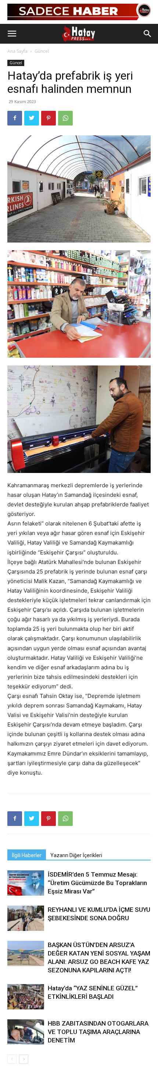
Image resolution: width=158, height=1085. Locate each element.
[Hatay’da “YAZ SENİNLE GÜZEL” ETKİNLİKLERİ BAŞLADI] (25, 996)
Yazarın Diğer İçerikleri (76, 855)
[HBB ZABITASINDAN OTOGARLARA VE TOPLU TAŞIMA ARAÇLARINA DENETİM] (25, 1032)
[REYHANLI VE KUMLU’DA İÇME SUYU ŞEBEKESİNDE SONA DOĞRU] (25, 918)
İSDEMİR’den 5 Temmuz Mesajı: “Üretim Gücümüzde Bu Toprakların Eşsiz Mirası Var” (97, 883)
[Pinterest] (48, 118)
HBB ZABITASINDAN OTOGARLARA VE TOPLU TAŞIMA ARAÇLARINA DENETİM (98, 1032)
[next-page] (23, 1059)
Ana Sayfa (17, 51)
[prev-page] (12, 1059)
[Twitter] (31, 118)
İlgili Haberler (27, 855)
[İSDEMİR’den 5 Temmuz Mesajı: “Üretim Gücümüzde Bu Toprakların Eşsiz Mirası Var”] (25, 883)
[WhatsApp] (65, 118)
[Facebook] (14, 118)
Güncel (42, 51)
